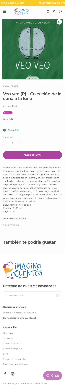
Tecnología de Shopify (37, 383)
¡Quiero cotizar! (11, 343)
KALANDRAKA (10, 86)
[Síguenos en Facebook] (5, 374)
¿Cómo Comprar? (12, 348)
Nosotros (8, 333)
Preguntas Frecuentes (14, 359)
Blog (5, 353)
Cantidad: (8, 137)
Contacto (8, 338)
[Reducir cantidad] (7, 143)
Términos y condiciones (15, 364)
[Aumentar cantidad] (18, 143)
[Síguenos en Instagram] (13, 374)
